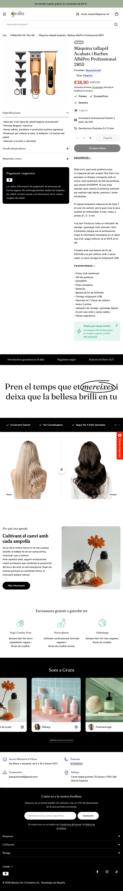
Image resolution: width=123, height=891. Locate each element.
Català (6, 866)
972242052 (76, 763)
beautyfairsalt (93, 70)
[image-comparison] (61, 469)
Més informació (90, 337)
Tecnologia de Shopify (53, 882)
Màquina (87, 75)
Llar (4, 35)
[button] (120, 446)
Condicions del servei (70, 824)
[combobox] (61, 24)
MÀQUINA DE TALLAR (22, 35)
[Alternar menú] (4, 14)
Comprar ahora (97, 148)
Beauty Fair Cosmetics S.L (25, 882)
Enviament (97, 87)
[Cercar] (116, 24)
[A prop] (117, 325)
